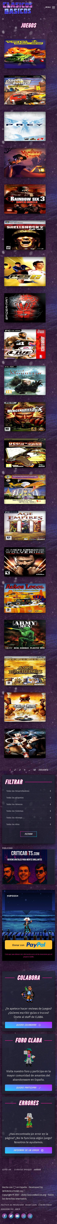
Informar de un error (27, 1150)
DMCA (17, 1209)
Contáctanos (45, 1205)
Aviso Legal (31, 1205)
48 (34, 770)
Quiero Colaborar (26, 1025)
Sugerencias (7, 1209)
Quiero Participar (26, 1087)
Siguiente (43, 770)
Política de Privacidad (12, 1205)
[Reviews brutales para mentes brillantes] (24, 866)
